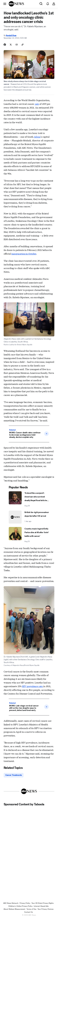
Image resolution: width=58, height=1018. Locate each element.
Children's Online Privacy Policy (20, 906)
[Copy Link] (22, 44)
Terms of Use (31, 909)
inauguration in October (23, 253)
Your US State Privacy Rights (42, 903)
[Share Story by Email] (16, 44)
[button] (4, 3)
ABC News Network (10, 903)
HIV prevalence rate (32, 686)
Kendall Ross (11, 35)
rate (37, 103)
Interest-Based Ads (41, 906)
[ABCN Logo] (16, 4)
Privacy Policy (25, 903)
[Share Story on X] (11, 44)
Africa (37, 136)
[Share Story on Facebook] (5, 44)
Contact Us (28, 912)
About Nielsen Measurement (14, 909)
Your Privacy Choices (45, 909)
